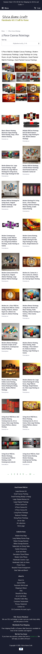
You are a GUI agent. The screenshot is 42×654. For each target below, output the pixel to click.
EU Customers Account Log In (21, 609)
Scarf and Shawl (21, 551)
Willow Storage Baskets (21, 543)
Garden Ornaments (21, 549)
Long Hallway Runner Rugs (21, 538)
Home (3, 31)
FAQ (21, 591)
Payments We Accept (21, 585)
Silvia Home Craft (26, 645)
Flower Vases (21, 565)
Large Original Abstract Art (21, 499)
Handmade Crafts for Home (21, 562)
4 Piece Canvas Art (21, 507)
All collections (21, 523)
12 (30, 474)
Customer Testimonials (21, 601)
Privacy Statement (21, 604)
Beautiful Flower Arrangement (21, 567)
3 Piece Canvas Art (21, 504)
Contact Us (21, 607)
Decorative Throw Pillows (21, 554)
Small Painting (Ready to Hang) (21, 496)
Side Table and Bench (21, 570)
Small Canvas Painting (21, 494)
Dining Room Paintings (21, 518)
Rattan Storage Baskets (21, 541)
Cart (38, 8)
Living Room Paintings (21, 512)
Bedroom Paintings (21, 515)
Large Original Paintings (21, 502)
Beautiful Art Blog (21, 593)
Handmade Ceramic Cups (21, 560)
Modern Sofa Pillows (21, 557)
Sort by (4, 40)
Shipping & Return (21, 588)
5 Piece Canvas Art (21, 510)
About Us (21, 580)
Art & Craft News (21, 596)
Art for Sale (21, 520)
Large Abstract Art (21, 491)
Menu (6, 8)
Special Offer (21, 583)
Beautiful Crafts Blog (21, 599)
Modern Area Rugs (21, 535)
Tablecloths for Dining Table (21, 546)
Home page (21, 526)
